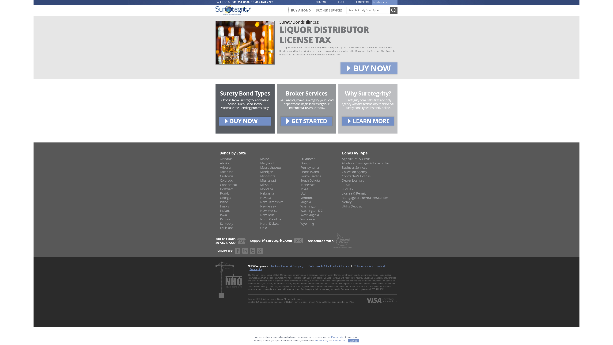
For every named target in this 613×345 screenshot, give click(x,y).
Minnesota (267, 176)
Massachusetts (271, 167)
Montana (266, 189)
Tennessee (307, 185)
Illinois (224, 206)
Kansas (225, 219)
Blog (341, 1)
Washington (309, 206)
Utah (303, 193)
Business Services (354, 167)
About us (321, 1)
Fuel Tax (347, 189)
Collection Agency (354, 172)
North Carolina (270, 219)
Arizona (225, 167)
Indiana (225, 210)
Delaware (227, 189)
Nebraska (267, 193)
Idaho (224, 202)
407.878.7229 (264, 2)
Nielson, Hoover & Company (287, 266)
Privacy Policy (314, 302)
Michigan (266, 172)
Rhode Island (309, 172)
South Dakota (310, 180)
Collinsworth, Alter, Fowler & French (328, 266)
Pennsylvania (309, 167)
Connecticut (228, 185)
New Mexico (269, 210)
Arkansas (226, 172)
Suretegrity (256, 269)
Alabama (226, 159)
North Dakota (270, 223)
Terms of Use (339, 340)
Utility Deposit (352, 206)
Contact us (362, 1)
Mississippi (268, 180)
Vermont (306, 197)
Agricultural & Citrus (356, 159)
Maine (264, 159)
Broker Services (329, 10)
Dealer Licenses (353, 180)
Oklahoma (307, 159)
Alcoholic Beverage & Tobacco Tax (365, 163)
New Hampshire (271, 202)
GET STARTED (309, 121)
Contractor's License (356, 176)
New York (267, 215)
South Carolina (310, 176)
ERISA (346, 185)
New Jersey (268, 206)
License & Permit (354, 193)
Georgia (225, 197)
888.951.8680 (241, 2)
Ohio (263, 228)
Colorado (226, 180)
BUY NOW (371, 68)
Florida (225, 193)
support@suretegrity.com (271, 240)
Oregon (305, 163)
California (227, 176)
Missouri (266, 185)
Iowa (223, 215)
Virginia (305, 202)
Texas (304, 189)
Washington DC (311, 210)
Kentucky (226, 223)
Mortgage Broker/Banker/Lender (365, 197)
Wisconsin (307, 219)
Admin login (381, 2)
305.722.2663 (378, 289)
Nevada (265, 197)
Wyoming (307, 223)
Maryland (267, 163)
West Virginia (309, 215)
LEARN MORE (371, 121)
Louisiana (226, 228)
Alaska (224, 163)
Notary (347, 202)
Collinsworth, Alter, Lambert (369, 266)
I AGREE (353, 341)
